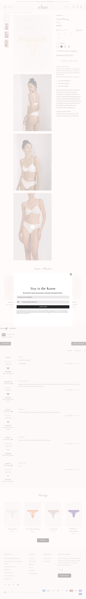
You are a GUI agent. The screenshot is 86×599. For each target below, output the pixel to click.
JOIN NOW (43, 307)
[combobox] (19, 302)
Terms (28, 313)
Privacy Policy (23, 313)
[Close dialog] (71, 274)
